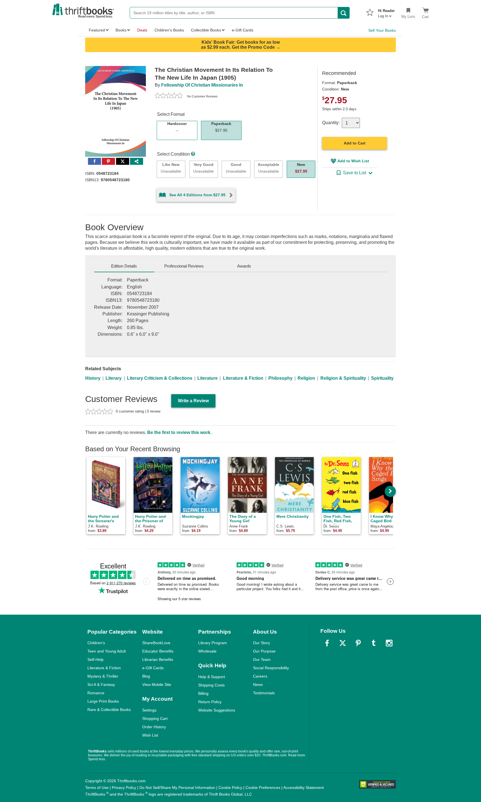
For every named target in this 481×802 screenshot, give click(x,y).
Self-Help (95, 659)
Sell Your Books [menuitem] (382, 30)
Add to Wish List (353, 161)
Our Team (262, 659)
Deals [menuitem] (142, 30)
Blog (146, 676)
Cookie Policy (230, 787)
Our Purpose (264, 651)
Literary (113, 378)
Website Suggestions (216, 710)
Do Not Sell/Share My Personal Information (177, 787)
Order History (154, 727)
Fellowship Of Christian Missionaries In (202, 85)
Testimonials (264, 693)
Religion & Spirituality (343, 378)
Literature (207, 378)
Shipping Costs (211, 685)
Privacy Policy (124, 787)
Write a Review (193, 400)
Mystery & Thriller (102, 676)
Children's (96, 643)
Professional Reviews (184, 266)
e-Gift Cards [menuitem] (242, 30)
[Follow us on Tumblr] (373, 643)
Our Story (261, 643)
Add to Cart (354, 143)
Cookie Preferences (263, 787)
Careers (260, 676)
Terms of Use (97, 787)
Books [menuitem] (121, 30)
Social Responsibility (271, 668)
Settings (149, 710)
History (92, 378)
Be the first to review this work (178, 432)
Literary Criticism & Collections (159, 378)
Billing (203, 693)
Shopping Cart (155, 718)
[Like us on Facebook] (327, 643)
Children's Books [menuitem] (169, 30)
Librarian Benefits (157, 659)
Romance (95, 693)
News (258, 684)
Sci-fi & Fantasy (101, 684)
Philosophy (280, 378)
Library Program (212, 643)
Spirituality (382, 378)
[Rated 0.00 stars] (169, 96)
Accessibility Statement (303, 787)
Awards (244, 266)
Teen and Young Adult (106, 651)
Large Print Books (103, 701)
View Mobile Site (156, 684)
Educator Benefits (157, 651)
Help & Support (211, 677)
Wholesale (207, 651)
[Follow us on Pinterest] (358, 643)
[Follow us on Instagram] (389, 643)
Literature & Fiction (243, 378)
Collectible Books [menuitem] (206, 30)
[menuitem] (386, 11)
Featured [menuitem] (97, 30)
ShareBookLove (156, 643)
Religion (306, 378)
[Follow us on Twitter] (342, 643)
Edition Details (124, 266)
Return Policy (210, 702)
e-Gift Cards (153, 668)
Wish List (150, 735)
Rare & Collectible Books (109, 709)
